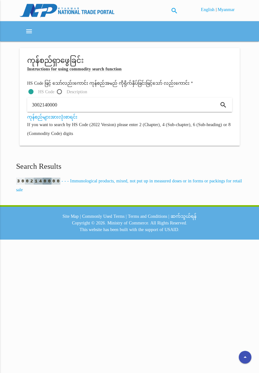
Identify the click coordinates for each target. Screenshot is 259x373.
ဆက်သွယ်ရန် (183, 216)
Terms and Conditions (147, 216)
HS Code (46, 91)
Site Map (71, 216)
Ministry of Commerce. (128, 223)
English (208, 9)
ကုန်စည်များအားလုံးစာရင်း (52, 117)
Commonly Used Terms (103, 216)
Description (77, 91)
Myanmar (226, 9)
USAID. (172, 229)
